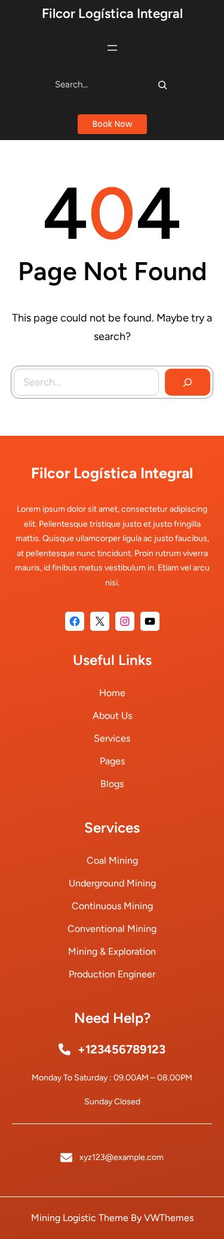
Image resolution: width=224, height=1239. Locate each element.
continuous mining (112, 906)
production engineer (112, 974)
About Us (112, 715)
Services (112, 738)
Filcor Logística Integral (112, 13)
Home (112, 693)
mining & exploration (112, 951)
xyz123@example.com (121, 1157)
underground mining (112, 883)
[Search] (162, 84)
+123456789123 (121, 1049)
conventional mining (112, 928)
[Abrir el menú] (112, 48)
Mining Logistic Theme (79, 1217)
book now (112, 124)
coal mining (112, 860)
